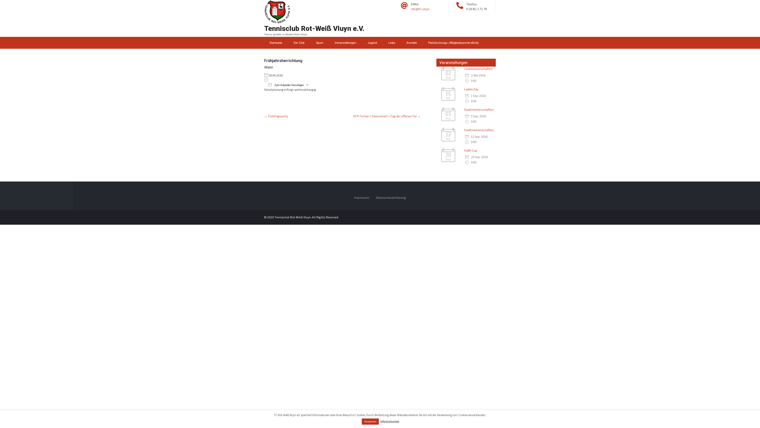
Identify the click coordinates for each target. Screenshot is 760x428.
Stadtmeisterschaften (479, 110)
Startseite (276, 43)
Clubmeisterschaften (478, 69)
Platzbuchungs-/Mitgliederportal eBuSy (453, 43)
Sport (319, 43)
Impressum (361, 198)
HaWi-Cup (470, 150)
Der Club (299, 43)
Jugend (372, 43)
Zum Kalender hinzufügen (289, 85)
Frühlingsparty (276, 116)
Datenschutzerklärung (391, 198)
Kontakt (412, 43)
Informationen (389, 421)
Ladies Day (471, 89)
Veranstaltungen (345, 43)
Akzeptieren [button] (370, 421)
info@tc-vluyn (420, 9)
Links (392, 43)
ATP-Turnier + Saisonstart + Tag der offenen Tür (387, 116)
